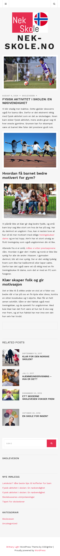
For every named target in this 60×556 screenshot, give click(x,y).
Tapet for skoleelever (13, 501)
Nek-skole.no (30, 42)
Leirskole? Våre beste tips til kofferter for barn (26, 483)
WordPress (40, 550)
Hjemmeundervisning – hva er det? (37, 378)
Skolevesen (28, 96)
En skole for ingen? (35, 416)
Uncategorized (9, 523)
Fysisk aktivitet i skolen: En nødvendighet (23, 488)
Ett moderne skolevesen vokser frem (38, 397)
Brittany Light (13, 547)
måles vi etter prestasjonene (40, 248)
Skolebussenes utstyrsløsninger (18, 497)
